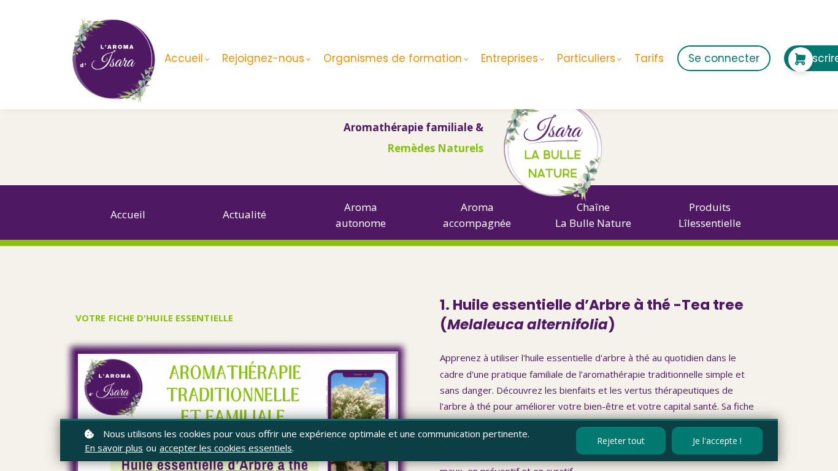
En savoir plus (114, 448)
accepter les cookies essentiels (226, 448)
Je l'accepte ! (717, 440)
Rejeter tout (621, 440)
